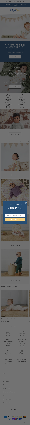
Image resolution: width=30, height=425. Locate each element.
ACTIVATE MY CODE (15, 219)
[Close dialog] (25, 203)
